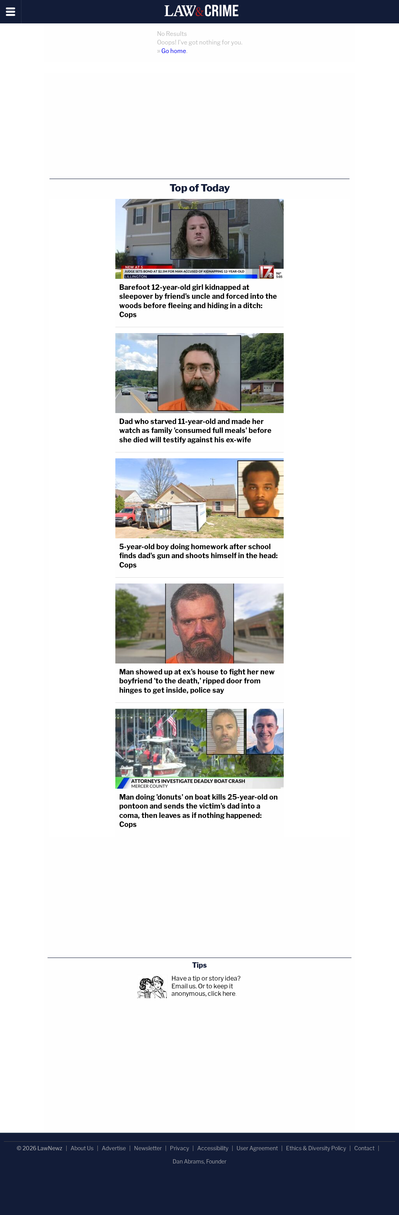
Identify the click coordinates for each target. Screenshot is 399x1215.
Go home (173, 51)
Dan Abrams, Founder (199, 1161)
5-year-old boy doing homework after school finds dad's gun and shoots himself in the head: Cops (198, 556)
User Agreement (257, 1148)
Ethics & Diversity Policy (316, 1148)
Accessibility (212, 1148)
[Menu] (10, 11)
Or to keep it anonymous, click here (203, 990)
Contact (364, 1148)
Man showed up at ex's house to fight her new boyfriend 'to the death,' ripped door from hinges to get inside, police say (197, 681)
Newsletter (148, 1148)
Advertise (114, 1148)
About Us (82, 1148)
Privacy (179, 1148)
